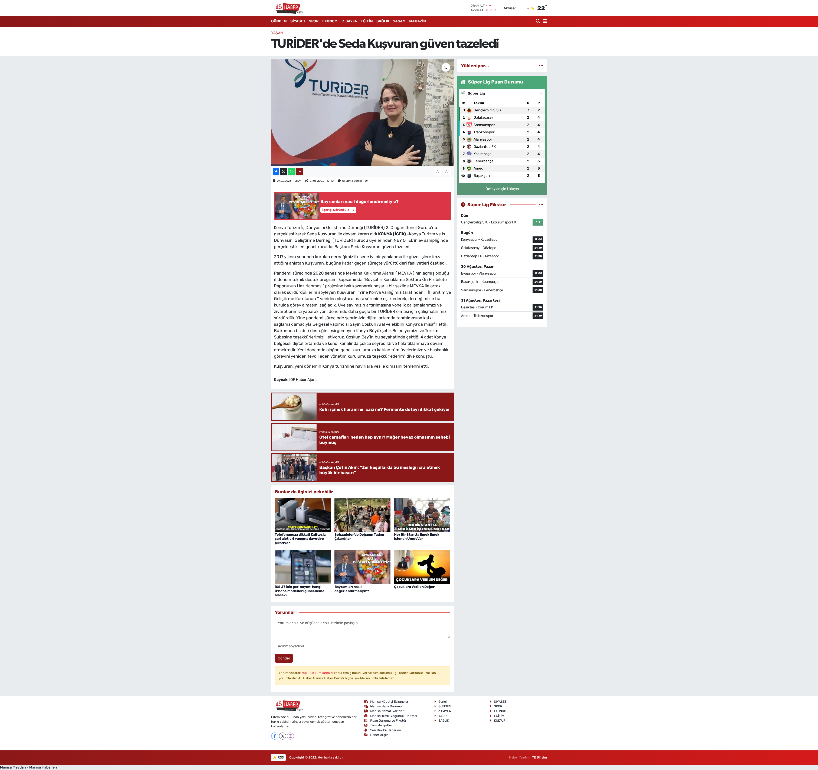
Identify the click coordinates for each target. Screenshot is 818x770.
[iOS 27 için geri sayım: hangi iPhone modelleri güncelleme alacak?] (303, 567)
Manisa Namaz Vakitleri (387, 711)
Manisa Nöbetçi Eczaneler (389, 702)
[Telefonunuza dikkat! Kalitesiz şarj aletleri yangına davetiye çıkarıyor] (303, 514)
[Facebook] (274, 736)
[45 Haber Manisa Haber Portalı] (287, 8)
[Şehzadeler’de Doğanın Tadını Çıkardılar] (362, 514)
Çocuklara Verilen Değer (414, 587)
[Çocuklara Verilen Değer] (422, 567)
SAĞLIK (382, 21)
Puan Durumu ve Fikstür (388, 721)
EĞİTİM (367, 21)
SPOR (314, 21)
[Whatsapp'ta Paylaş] (291, 171)
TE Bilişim (539, 757)
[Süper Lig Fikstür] (541, 204)
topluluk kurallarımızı (318, 673)
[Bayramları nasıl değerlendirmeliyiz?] (362, 567)
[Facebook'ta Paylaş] (276, 171)
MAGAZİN (417, 21)
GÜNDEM (279, 21)
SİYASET (297, 21)
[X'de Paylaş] (283, 171)
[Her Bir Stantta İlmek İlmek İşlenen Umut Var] (422, 514)
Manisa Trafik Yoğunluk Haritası (393, 716)
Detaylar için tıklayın (502, 189)
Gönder (284, 658)
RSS (280, 757)
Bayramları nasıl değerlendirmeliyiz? (351, 589)
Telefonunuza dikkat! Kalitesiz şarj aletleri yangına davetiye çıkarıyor (300, 539)
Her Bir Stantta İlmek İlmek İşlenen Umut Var (416, 537)
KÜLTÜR (499, 721)
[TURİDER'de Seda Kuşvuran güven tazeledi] (362, 112)
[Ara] (538, 21)
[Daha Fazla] (299, 171)
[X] (282, 736)
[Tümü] (541, 65)
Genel (442, 702)
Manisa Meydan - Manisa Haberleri (28, 767)
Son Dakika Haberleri (385, 730)
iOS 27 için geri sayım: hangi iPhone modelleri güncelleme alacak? (299, 591)
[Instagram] (290, 736)
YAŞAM (399, 21)
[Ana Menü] (544, 21)
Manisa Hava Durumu (386, 706)
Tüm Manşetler (381, 725)
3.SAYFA (349, 21)
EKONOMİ (330, 21)
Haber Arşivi (379, 735)
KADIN (443, 716)
